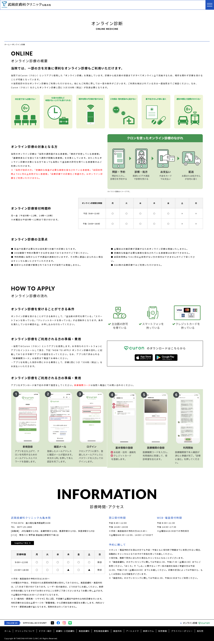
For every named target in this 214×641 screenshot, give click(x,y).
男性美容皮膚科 (101, 630)
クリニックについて (25, 630)
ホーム (7, 630)
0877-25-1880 (24, 526)
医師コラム (148, 630)
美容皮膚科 (84, 630)
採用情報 (162, 630)
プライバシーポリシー (182, 630)
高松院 (200, 630)
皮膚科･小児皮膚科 (65, 630)
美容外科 (117, 630)
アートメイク (132, 630)
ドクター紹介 (45, 630)
